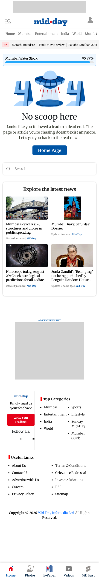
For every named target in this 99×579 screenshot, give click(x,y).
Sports (76, 407)
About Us (19, 466)
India (48, 421)
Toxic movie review (51, 44)
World (48, 428)
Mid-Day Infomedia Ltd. (56, 513)
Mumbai (50, 407)
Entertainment (55, 414)
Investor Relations (69, 480)
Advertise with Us (25, 480)
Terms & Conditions (70, 466)
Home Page (49, 150)
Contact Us (20, 473)
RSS (58, 487)
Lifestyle (77, 414)
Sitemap (61, 494)
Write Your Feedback (21, 419)
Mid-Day (31, 238)
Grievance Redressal (70, 473)
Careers (17, 487)
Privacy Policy (23, 494)
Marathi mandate (23, 44)
